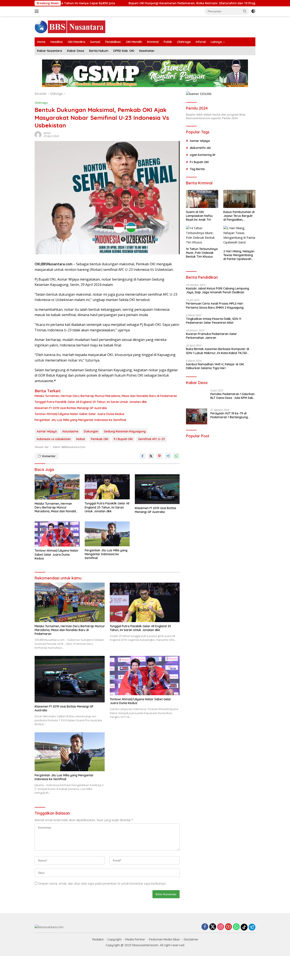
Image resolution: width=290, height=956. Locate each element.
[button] (245, 11)
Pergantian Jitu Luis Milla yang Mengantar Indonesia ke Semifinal (80, 420)
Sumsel (95, 42)
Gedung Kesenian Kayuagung (125, 431)
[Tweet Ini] (151, 456)
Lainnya (216, 42)
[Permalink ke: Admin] (38, 134)
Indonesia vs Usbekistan (54, 439)
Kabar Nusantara (49, 51)
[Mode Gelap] (253, 11)
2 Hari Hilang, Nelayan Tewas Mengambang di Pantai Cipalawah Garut (238, 255)
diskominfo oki (200, 148)
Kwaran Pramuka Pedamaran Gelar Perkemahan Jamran (211, 336)
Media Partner (135, 939)
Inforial (201, 42)
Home (41, 42)
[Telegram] (252, 927)
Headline (57, 42)
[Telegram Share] (168, 456)
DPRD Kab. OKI (123, 51)
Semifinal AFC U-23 (151, 439)
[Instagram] (220, 927)
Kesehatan (146, 51)
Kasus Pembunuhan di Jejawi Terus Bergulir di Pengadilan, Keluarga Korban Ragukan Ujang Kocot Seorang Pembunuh (239, 216)
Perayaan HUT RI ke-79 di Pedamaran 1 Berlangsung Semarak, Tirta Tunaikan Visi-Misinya (231, 415)
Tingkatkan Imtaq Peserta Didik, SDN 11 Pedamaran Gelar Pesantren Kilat (213, 321)
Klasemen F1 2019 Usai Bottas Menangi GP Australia (71, 408)
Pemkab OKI (99, 439)
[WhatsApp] (236, 927)
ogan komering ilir (203, 155)
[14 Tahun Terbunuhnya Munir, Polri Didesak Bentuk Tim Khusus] (202, 235)
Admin (47, 133)
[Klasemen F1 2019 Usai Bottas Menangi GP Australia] (157, 489)
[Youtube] (228, 927)
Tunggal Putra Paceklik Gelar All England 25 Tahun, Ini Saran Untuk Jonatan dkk (91, 402)
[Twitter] (212, 927)
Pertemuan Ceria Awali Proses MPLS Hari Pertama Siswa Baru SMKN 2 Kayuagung (215, 305)
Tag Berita (197, 169)
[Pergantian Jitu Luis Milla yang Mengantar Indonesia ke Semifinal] (107, 533)
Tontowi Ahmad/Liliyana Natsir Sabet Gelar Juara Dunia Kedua (79, 414)
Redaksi (98, 939)
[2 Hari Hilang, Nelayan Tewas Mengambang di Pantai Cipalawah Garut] (239, 236)
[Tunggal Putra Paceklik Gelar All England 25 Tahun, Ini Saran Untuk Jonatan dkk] (107, 487)
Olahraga (184, 42)
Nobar (80, 439)
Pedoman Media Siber (164, 939)
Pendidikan (113, 42)
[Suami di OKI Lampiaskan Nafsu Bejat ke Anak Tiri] (202, 199)
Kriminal (153, 42)
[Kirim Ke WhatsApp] (176, 456)
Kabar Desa (75, 51)
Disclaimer (191, 939)
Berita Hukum (98, 51)
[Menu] (37, 11)
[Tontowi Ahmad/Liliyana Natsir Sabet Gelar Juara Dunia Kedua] (57, 534)
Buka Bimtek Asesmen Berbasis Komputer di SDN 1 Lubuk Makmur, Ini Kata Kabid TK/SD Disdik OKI (217, 351)
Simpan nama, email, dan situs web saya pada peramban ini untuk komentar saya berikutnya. (102, 883)
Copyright (114, 939)
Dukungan (91, 431)
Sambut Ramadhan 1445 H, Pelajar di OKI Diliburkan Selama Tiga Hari (215, 366)
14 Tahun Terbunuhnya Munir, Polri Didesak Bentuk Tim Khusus (202, 252)
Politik (168, 42)
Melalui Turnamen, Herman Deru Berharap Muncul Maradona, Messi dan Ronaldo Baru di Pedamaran (106, 396)
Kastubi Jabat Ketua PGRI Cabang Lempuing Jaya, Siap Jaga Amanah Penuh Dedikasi (217, 290)
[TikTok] (244, 927)
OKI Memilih (134, 42)
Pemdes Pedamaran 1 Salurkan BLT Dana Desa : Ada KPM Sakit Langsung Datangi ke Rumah (232, 396)
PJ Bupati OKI (123, 439)
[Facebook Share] (142, 456)
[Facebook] (204, 927)
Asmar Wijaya (47, 431)
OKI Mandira (76, 42)
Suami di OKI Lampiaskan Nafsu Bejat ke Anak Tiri (199, 216)
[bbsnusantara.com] (70, 26)
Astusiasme (70, 431)
